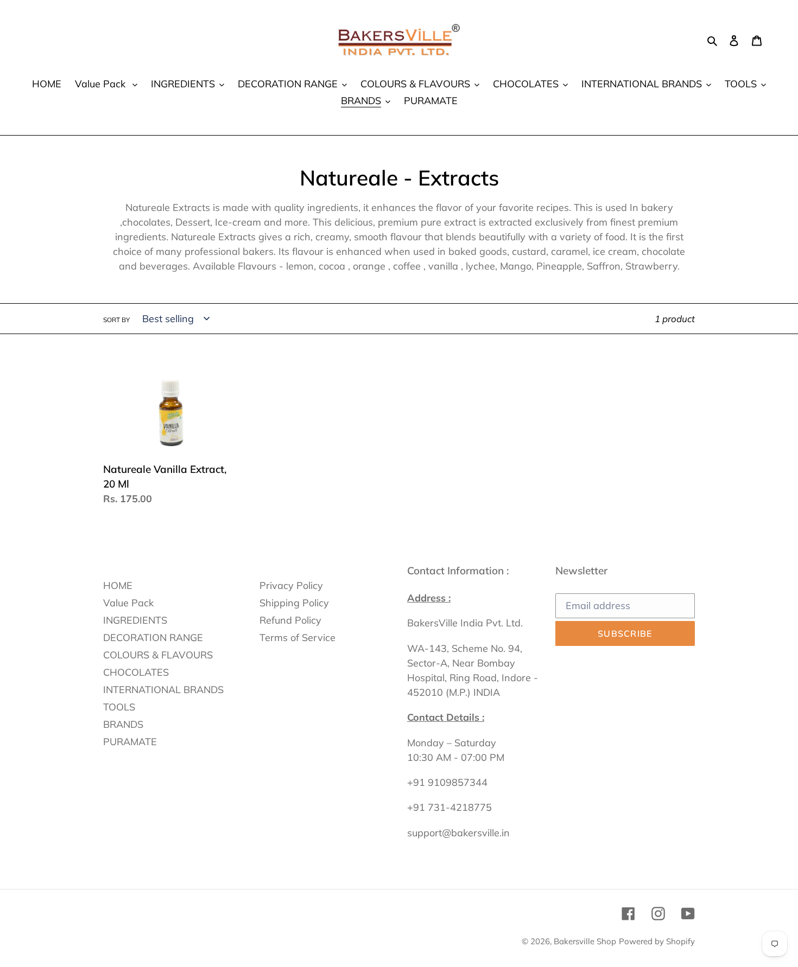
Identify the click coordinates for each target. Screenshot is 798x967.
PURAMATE (130, 741)
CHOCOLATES (136, 672)
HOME (117, 585)
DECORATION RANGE (153, 637)
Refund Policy (290, 620)
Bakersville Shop (585, 941)
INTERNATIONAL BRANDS (163, 689)
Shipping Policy (294, 603)
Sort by (116, 320)
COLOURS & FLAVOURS (158, 655)
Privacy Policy (291, 585)
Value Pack (128, 603)
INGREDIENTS (135, 620)
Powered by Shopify (657, 941)
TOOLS (119, 707)
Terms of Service (297, 637)
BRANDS (123, 724)
